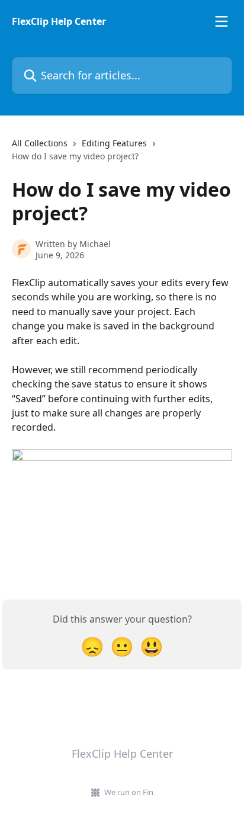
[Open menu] (221, 21)
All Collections (40, 143)
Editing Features (114, 143)
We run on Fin (128, 792)
